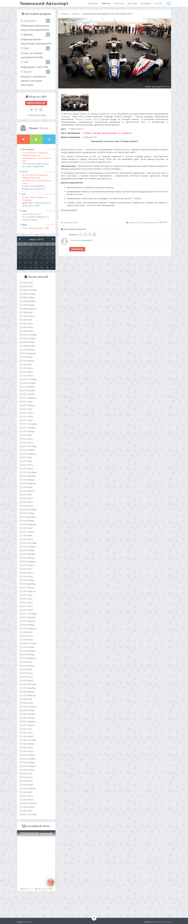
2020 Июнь (28, 703)
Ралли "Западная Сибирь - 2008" (35, 228)
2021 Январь (29, 717)
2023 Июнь (28, 777)
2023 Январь (29, 762)
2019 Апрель (29, 665)
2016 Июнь (28, 572)
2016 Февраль (29, 561)
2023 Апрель (29, 769)
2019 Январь (29, 654)
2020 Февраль (29, 695)
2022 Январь (29, 743)
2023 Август (28, 784)
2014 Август (28, 505)
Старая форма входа (36, 115)
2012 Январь (29, 431)
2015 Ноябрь (29, 550)
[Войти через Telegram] (31, 109)
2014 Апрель (29, 491)
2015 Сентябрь (30, 543)
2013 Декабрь (29, 476)
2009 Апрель (29, 316)
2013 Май (27, 461)
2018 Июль (28, 639)
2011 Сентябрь (30, 424)
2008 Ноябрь (29, 297)
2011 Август (28, 420)
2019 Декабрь (29, 688)
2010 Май (27, 364)
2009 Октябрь (29, 338)
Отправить (77, 249)
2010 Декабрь (29, 390)
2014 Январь (29, 479)
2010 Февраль (29, 353)
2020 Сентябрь (30, 706)
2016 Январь (29, 557)
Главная (65, 13)
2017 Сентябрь (30, 613)
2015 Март (28, 528)
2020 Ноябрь (29, 710)
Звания (28, 71)
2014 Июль (28, 502)
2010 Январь (29, 349)
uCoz (169, 922)
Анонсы (28, 34)
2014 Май (27, 494)
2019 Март (28, 662)
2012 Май (27, 435)
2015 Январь (29, 520)
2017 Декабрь (29, 621)
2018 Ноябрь (29, 647)
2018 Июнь (28, 636)
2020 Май (27, 699)
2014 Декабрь (29, 517)
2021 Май (27, 729)
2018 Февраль (29, 628)
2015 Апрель (29, 531)
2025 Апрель (29, 807)
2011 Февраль (29, 398)
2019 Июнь (28, 673)
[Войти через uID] (80, 235)
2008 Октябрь (29, 293)
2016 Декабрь (29, 584)
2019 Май (27, 669)
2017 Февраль (29, 591)
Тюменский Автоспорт (44, 3)
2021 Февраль (29, 721)
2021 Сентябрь (30, 740)
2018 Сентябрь (30, 643)
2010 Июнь (28, 368)
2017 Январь (29, 587)
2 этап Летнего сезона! (31, 214)
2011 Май (27, 409)
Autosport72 (28, 922)
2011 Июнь (28, 412)
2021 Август (28, 736)
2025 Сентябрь (30, 814)
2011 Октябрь (29, 427)
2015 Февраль (29, 524)
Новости (76, 13)
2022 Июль (28, 747)
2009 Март (28, 312)
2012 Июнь (28, 438)
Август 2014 (36, 239)
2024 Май (27, 792)
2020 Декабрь (29, 714)
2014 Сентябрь (30, 509)
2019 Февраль (29, 658)
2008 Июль (28, 282)
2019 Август (28, 680)
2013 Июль (28, 465)
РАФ (26, 62)
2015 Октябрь (29, 546)
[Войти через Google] (41, 109)
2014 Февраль (29, 483)
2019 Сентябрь (30, 684)
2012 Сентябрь (30, 446)
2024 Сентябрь (30, 803)
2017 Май (27, 598)
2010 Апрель (29, 360)
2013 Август (28, 468)
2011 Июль (28, 416)
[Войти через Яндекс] (36, 109)
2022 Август (28, 751)
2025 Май (27, 810)
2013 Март (28, 457)
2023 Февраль (29, 766)
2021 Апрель (29, 725)
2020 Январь (29, 691)
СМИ (26, 48)
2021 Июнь (28, 732)
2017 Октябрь (29, 617)
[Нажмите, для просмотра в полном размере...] (74, 110)
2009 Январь (29, 305)
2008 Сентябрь (30, 290)
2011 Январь (29, 394)
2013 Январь (29, 450)
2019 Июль (28, 677)
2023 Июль (28, 781)
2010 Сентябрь (30, 379)
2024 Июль (28, 796)
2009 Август (28, 331)
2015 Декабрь (29, 554)
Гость (43, 128)
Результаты (30, 20)
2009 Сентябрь (30, 334)
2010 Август (28, 375)
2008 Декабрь (29, 301)
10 (53, 253)
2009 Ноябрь (29, 342)
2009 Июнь (28, 323)
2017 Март (28, 595)
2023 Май (27, 773)
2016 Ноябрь (29, 580)
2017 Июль (28, 606)
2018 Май (27, 632)
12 (25, 258)
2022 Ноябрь (29, 755)
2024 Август (28, 799)
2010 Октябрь (29, 383)
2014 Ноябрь (29, 513)
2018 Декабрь (29, 650)
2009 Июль (28, 327)
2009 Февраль (29, 308)
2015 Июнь (28, 539)
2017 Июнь (28, 602)
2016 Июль (28, 576)
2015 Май (27, 535)
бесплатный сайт (159, 922)
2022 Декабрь (29, 758)
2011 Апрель (29, 405)
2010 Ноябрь (29, 386)
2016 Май (27, 569)
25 (20, 267)
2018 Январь (29, 624)
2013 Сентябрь (30, 472)
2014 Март (28, 487)
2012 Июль (28, 442)
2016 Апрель (29, 565)
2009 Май (27, 319)
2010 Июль (28, 372)
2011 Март (28, 401)
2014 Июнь (28, 498)
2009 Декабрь (29, 346)
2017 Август (28, 610)
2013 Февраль (29, 453)
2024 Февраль (29, 788)
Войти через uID (36, 103)
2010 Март (28, 357)
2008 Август (28, 286)
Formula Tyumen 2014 (87, 119)
